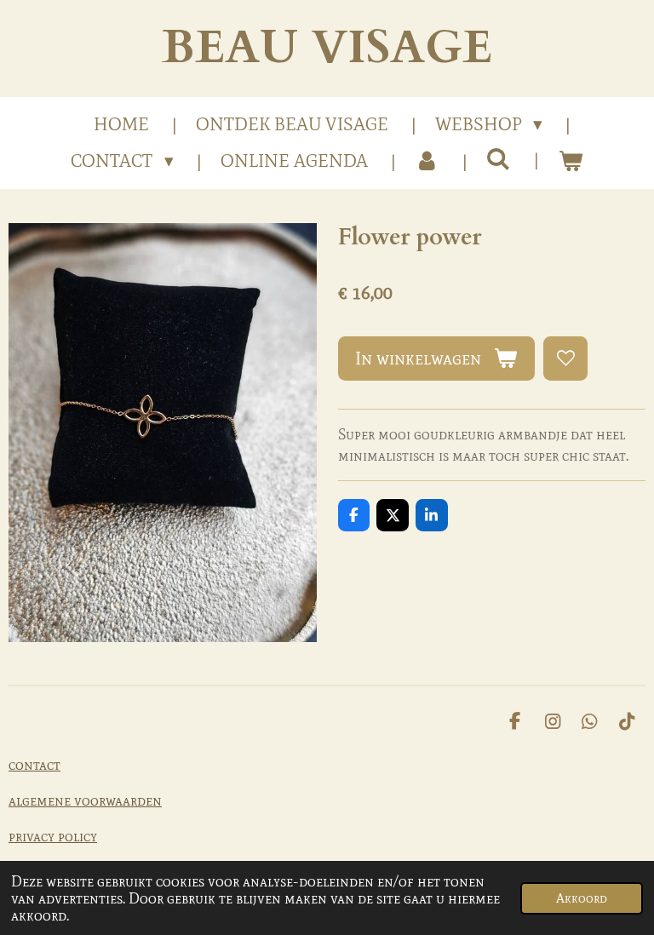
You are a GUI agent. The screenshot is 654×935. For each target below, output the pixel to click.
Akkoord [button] (581, 898)
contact (34, 764)
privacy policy (53, 836)
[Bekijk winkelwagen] (570, 162)
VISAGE (327, 48)
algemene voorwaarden (85, 800)
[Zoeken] (498, 159)
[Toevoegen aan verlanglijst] (565, 358)
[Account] (427, 162)
